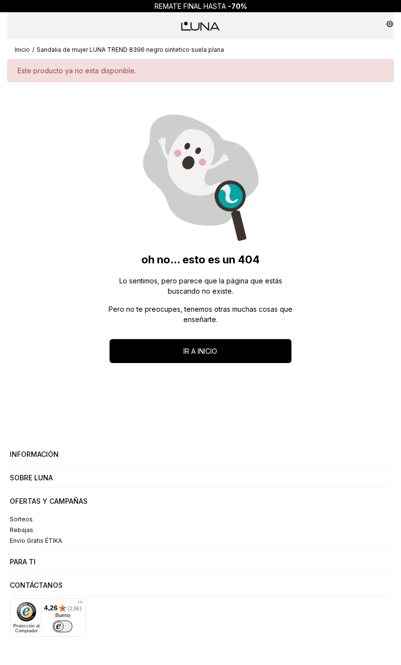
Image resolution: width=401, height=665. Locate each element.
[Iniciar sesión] (365, 26)
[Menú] (16, 26)
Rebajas (21, 530)
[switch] (62, 626)
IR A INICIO (200, 351)
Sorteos (21, 519)
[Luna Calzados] (200, 26)
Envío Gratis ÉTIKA (36, 540)
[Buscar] (35, 26)
